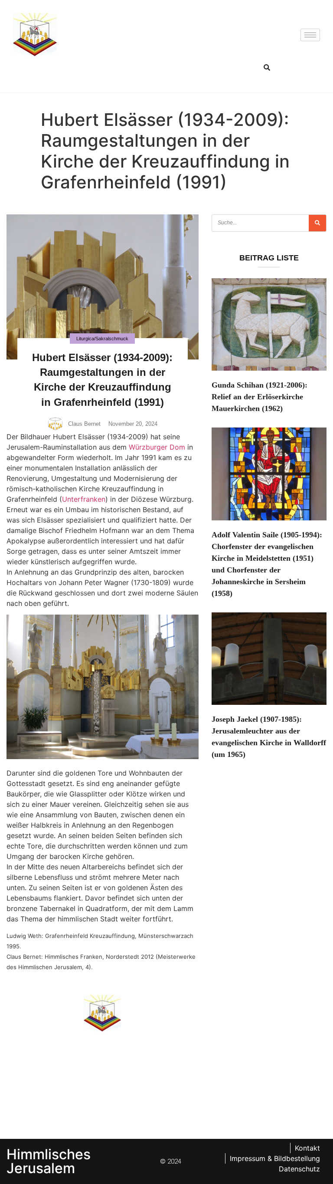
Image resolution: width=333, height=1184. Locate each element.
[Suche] (317, 223)
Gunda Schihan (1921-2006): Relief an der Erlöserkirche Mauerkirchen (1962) (259, 397)
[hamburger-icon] (310, 35)
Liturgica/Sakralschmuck (102, 338)
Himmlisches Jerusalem (49, 1161)
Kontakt (307, 1148)
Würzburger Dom (157, 447)
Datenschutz (299, 1168)
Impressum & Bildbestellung (275, 1158)
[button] (267, 67)
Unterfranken (83, 499)
